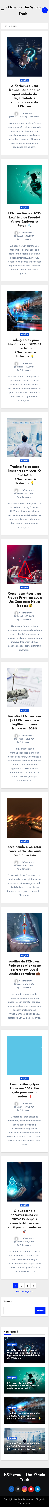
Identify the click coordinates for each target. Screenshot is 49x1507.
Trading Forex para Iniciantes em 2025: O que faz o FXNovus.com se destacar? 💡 (24, 348)
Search (7, 1301)
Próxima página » (24, 1291)
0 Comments (33, 117)
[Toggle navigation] (2, 10)
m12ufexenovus (26, 113)
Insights (24, 80)
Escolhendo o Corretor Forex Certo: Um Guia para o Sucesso (24, 851)
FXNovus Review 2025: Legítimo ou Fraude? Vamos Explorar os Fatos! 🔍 (23, 1386)
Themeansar (24, 1503)
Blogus (39, 1499)
